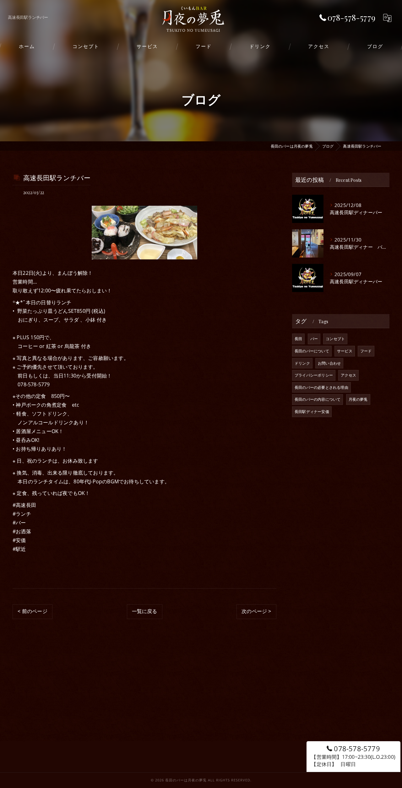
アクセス (348, 375)
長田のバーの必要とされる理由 (321, 387)
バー (314, 338)
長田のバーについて (312, 351)
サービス (344, 351)
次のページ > (256, 611)
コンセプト (335, 338)
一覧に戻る (144, 611)
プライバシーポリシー (314, 375)
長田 (298, 338)
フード (366, 351)
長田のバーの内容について (317, 399)
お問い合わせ (329, 363)
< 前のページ (32, 611)
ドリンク (302, 363)
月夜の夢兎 (358, 399)
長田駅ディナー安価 (312, 411)
